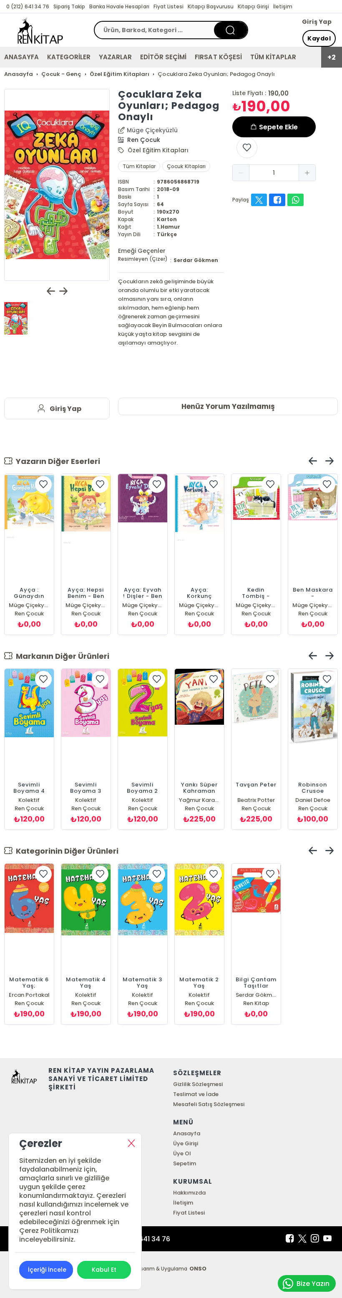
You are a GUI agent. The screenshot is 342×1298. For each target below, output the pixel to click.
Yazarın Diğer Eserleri (56, 461)
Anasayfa (186, 1133)
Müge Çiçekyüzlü (152, 130)
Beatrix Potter (256, 800)
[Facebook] (290, 1238)
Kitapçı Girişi (253, 6)
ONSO (197, 1269)
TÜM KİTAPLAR (273, 57)
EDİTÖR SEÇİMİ (163, 57)
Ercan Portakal (29, 995)
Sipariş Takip (69, 6)
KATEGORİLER (69, 57)
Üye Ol (182, 1153)
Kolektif (29, 800)
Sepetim (184, 1163)
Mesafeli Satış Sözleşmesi (208, 1104)
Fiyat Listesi (168, 6)
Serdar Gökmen (196, 260)
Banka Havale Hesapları (119, 6)
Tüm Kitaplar (139, 166)
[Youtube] (327, 1238)
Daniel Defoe (312, 800)
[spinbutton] (274, 172)
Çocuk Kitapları (186, 166)
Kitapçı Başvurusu (211, 6)
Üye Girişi (185, 1143)
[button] (241, 173)
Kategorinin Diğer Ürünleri (65, 851)
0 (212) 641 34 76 (27, 6)
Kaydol (319, 38)
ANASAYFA (21, 57)
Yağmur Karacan (199, 800)
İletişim (282, 6)
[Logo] (40, 30)
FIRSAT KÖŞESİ (218, 57)
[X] (302, 1238)
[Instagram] (315, 1238)
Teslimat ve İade (196, 1094)
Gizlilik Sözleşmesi (198, 1084)
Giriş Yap (317, 22)
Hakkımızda (189, 1193)
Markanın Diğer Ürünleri (61, 656)
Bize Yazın (313, 1283)
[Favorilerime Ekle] (246, 147)
